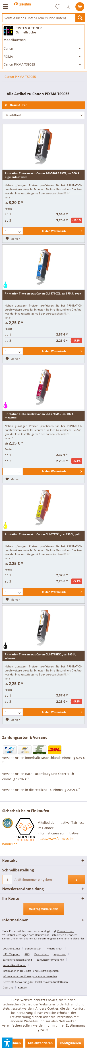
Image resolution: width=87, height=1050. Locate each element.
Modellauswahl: (15, 40)
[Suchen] (80, 17)
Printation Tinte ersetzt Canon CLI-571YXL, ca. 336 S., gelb (43, 534)
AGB (27, 954)
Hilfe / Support (11, 954)
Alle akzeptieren (40, 1043)
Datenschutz (41, 954)
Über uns (8, 987)
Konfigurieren (70, 1043)
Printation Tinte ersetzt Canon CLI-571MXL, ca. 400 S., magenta (40, 415)
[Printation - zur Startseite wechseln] (22, 10)
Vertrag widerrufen (43, 909)
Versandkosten (65, 931)
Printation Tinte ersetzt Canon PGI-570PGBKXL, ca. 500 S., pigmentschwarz (42, 175)
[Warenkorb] (79, 6)
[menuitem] (6, 6)
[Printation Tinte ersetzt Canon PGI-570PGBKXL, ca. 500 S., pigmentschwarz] (43, 146)
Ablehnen (13, 1043)
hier (82, 938)
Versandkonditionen (14, 965)
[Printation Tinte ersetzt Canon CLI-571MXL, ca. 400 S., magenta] (43, 387)
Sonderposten (33, 948)
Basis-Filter (18, 105)
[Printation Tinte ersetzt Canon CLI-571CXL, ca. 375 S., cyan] (43, 267)
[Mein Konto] (68, 6)
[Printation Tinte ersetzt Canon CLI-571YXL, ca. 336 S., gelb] (43, 507)
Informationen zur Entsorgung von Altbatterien (30, 976)
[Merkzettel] (59, 6)
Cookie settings (11, 948)
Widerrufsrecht (54, 948)
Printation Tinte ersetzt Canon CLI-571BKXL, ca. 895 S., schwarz (40, 656)
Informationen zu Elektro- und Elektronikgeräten (31, 970)
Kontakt (22, 987)
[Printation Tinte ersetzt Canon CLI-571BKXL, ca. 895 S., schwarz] (43, 627)
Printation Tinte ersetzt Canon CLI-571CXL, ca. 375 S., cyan (43, 293)
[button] (7, 1043)
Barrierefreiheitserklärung (17, 959)
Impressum (60, 954)
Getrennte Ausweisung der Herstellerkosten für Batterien (35, 982)
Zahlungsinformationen (50, 959)
